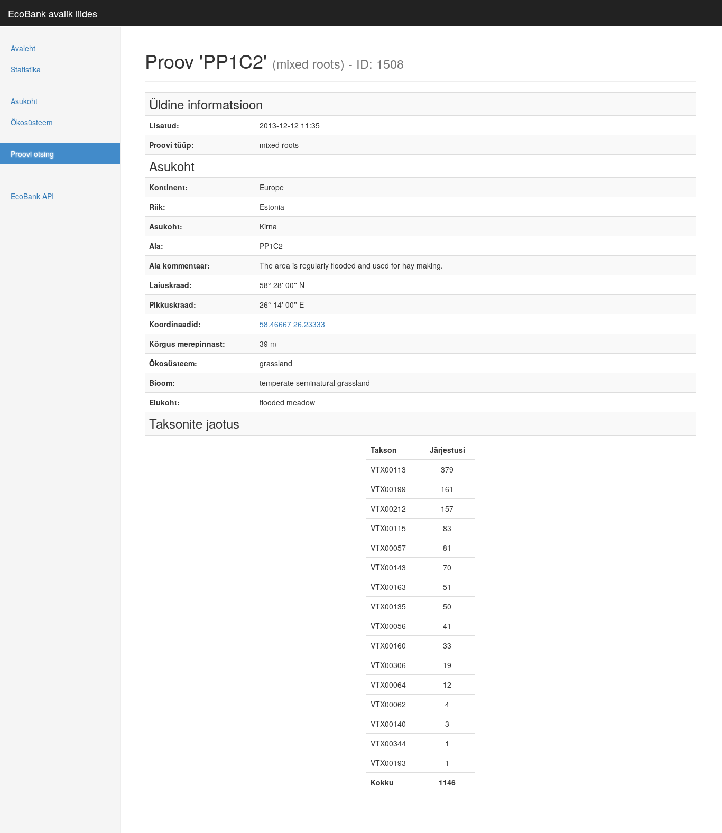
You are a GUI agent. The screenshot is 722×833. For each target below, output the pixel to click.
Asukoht (24, 101)
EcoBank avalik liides (52, 13)
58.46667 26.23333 (292, 324)
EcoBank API (32, 196)
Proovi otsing (32, 154)
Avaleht (23, 48)
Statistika (26, 69)
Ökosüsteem (32, 122)
